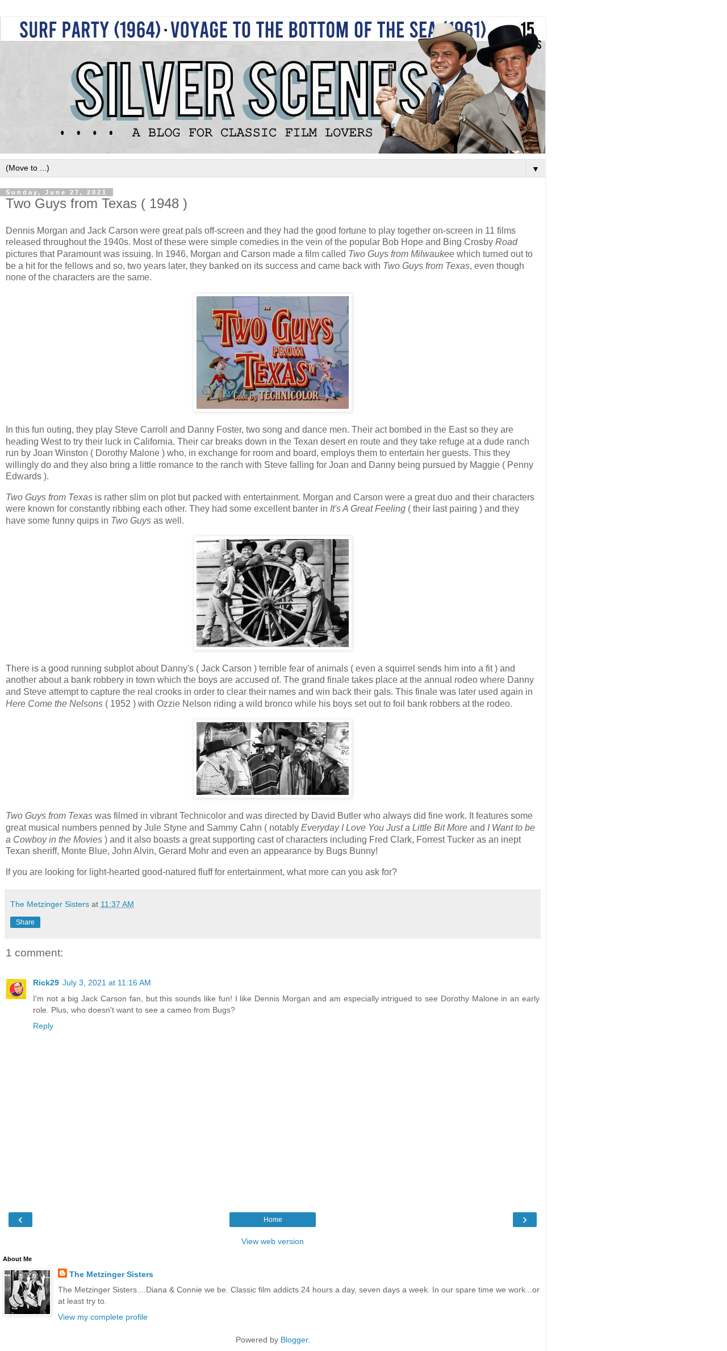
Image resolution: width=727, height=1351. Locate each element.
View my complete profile (103, 1316)
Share (25, 922)
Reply (43, 1025)
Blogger (294, 1339)
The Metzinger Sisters (111, 1274)
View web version (272, 1241)
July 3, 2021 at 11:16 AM (106, 982)
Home (273, 1220)
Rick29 (46, 982)
